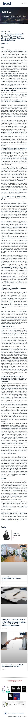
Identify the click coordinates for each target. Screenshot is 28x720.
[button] (22, 3)
